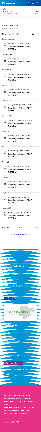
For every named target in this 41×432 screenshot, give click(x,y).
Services (7, 335)
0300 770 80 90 (11, 3)
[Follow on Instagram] (37, 3)
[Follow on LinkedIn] (32, 3)
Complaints (20, 401)
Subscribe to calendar (19, 234)
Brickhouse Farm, (10, 269)
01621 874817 (13, 282)
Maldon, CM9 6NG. (11, 275)
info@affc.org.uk (16, 285)
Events (4, 28)
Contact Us (8, 350)
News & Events (9, 347)
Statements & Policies (13, 398)
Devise (16, 422)
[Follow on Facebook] (28, 3)
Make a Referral (10, 338)
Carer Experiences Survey (13, 341)
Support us (8, 344)
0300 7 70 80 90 (14, 280)
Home (6, 332)
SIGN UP (9, 374)
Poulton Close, (9, 272)
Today (20, 227)
